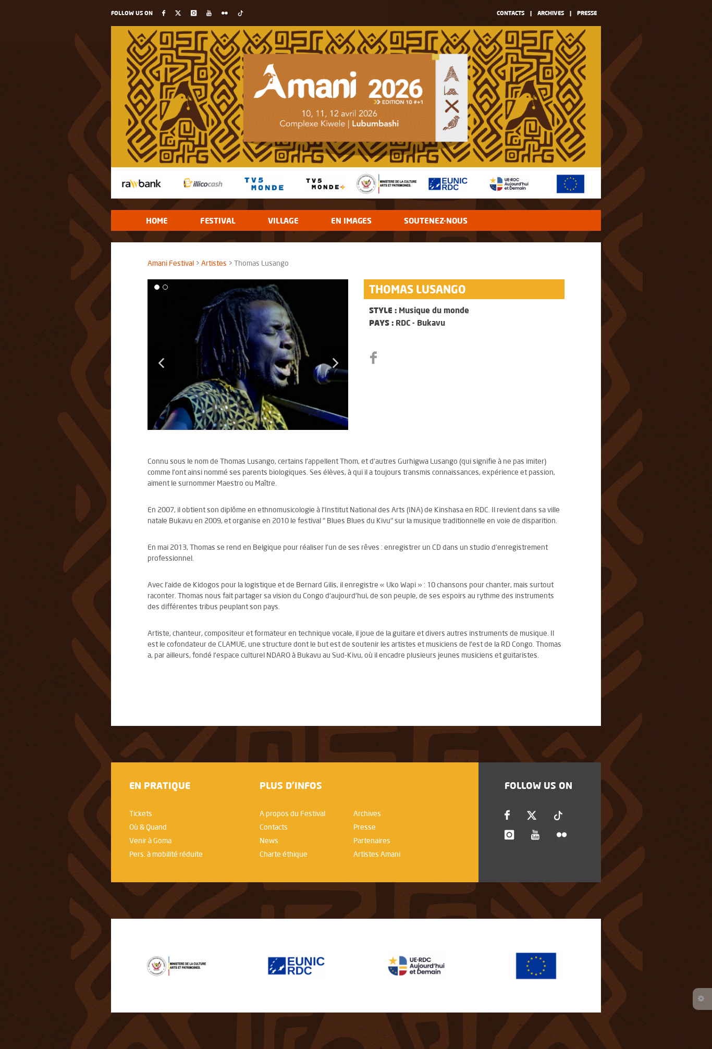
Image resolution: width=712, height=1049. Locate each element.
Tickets (140, 813)
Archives (550, 13)
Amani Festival (171, 263)
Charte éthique (284, 854)
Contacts (510, 13)
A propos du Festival (292, 813)
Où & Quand (148, 827)
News (269, 840)
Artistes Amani (376, 854)
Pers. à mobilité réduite (166, 854)
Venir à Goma (150, 840)
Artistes (214, 263)
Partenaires (371, 840)
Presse (587, 13)
